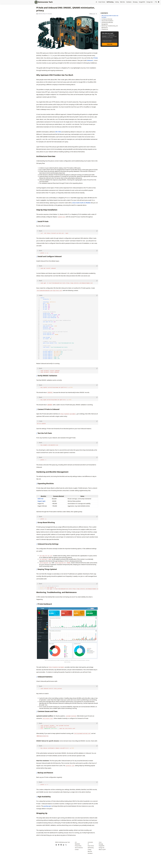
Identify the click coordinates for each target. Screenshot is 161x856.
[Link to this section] (37, 221)
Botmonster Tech (45, 2)
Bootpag (135, 2)
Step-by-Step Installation (107, 20)
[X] (66, 845)
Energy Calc (150, 2)
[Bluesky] (56, 845)
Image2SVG (142, 2)
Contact (77, 849)
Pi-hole (96, 58)
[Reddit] (63, 845)
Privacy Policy (78, 845)
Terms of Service (79, 847)
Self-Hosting (110, 2)
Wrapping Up (105, 29)
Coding (117, 2)
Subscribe (109, 44)
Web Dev (122, 2)
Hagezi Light (41, 501)
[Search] (156, 2)
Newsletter (77, 844)
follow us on (92, 13)
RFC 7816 (58, 132)
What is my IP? (102, 849)
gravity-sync (47, 806)
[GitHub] (61, 845)
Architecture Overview (107, 19)
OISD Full (40, 499)
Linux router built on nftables (81, 203)
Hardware (129, 2)
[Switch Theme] (158, 2)
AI (96, 2)
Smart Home (101, 2)
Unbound (90, 60)
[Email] (59, 845)
